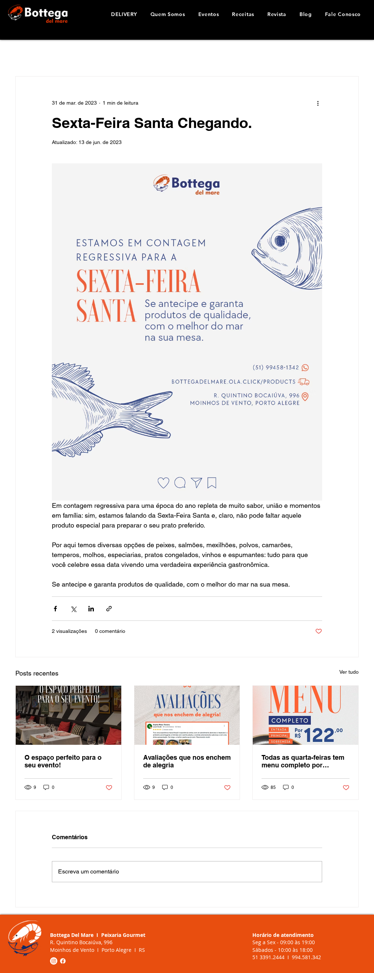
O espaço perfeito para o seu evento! (63, 761)
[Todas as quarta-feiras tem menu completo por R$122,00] (305, 715)
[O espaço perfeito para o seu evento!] (68, 715)
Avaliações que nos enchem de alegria (187, 761)
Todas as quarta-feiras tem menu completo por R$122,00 (303, 761)
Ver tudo (349, 672)
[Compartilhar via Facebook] (55, 608)
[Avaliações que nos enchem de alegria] (187, 715)
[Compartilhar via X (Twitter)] (73, 608)
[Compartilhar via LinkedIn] (91, 608)
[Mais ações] (317, 102)
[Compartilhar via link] (109, 608)
